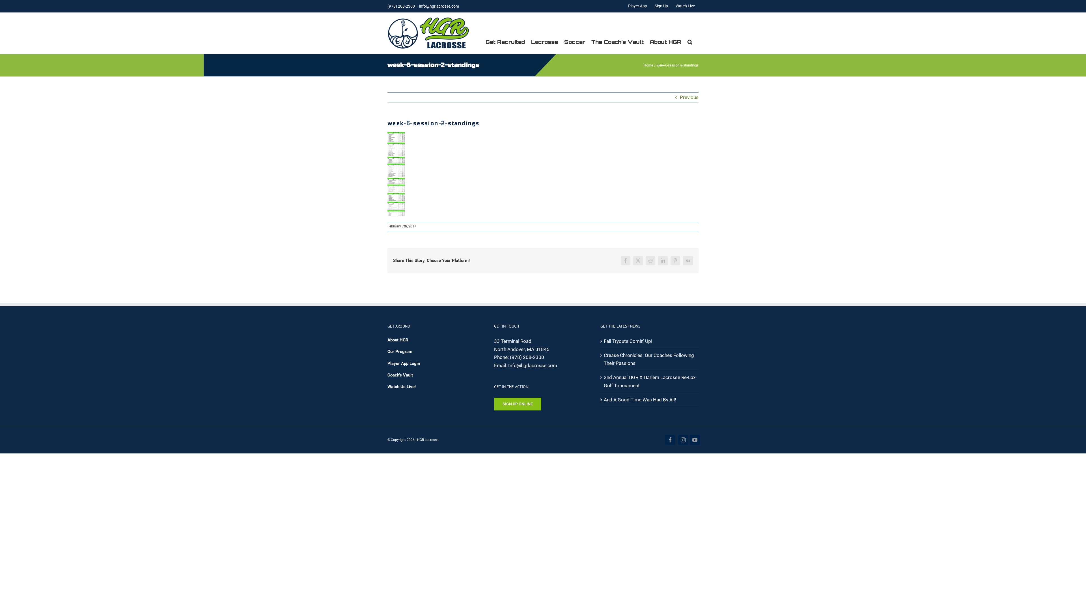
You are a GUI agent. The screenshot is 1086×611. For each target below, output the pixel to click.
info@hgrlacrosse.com (439, 6)
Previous (689, 97)
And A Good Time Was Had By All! (640, 400)
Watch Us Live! (401, 386)
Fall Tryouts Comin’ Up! (628, 341)
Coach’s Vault (400, 375)
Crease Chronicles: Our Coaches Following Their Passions (649, 359)
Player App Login (403, 363)
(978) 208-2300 (527, 357)
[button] (690, 42)
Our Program (399, 351)
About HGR (397, 340)
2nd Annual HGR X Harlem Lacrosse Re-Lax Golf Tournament (649, 381)
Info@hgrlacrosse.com (532, 365)
